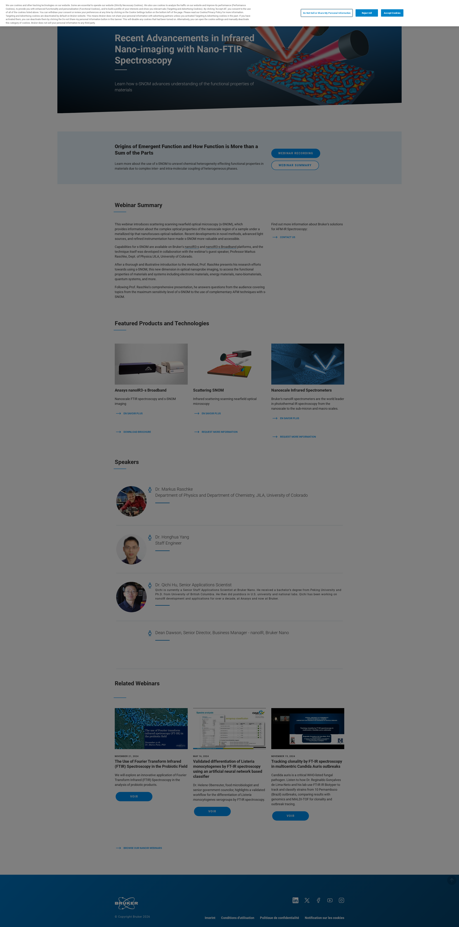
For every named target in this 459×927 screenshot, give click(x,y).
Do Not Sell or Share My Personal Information (327, 12)
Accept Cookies (392, 12)
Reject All (367, 12)
